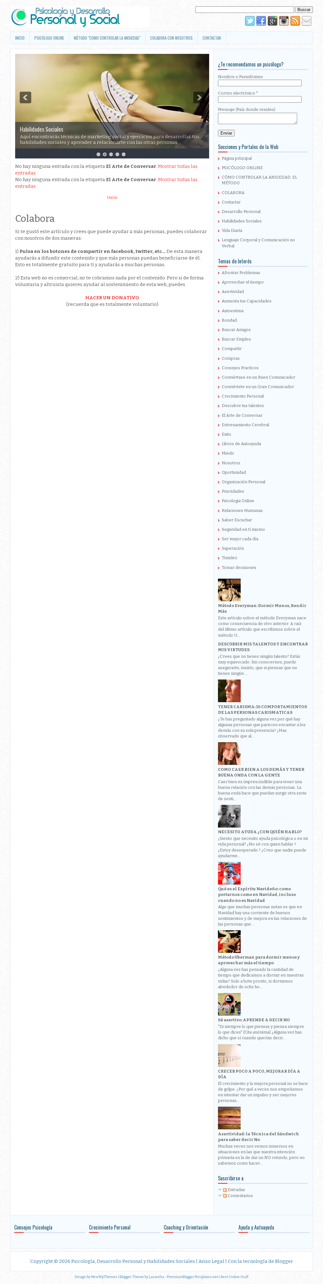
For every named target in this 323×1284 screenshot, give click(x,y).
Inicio (112, 197)
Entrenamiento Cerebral (245, 424)
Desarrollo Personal (241, 211)
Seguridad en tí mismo (243, 529)
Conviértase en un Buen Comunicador (258, 377)
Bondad (229, 320)
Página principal (237, 158)
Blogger (284, 1261)
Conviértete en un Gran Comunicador (258, 386)
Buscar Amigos (236, 329)
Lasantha (156, 1277)
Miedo (228, 453)
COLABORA (233, 192)
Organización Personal (243, 481)
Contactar (231, 202)
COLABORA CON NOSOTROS (171, 38)
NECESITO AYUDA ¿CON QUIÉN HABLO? (260, 831)
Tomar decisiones (239, 567)
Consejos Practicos (240, 367)
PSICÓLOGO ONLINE (49, 38)
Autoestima (233, 310)
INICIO (20, 38)
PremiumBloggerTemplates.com (193, 1277)
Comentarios (240, 1195)
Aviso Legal (211, 1261)
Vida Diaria (232, 230)
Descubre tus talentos (243, 405)
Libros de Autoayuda (241, 443)
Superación (233, 548)
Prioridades (233, 491)
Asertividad (233, 291)
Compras (231, 358)
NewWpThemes (104, 1277)
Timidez (229, 557)
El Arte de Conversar (242, 415)
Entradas (236, 1189)
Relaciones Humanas (242, 510)
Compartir (232, 348)
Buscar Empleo (236, 339)
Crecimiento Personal (243, 396)
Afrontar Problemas (241, 272)
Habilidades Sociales (41, 129)
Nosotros (231, 463)
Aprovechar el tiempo (243, 282)
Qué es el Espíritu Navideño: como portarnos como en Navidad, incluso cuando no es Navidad (257, 894)
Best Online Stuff (234, 1277)
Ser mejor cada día (240, 538)
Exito (226, 434)
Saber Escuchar (237, 520)
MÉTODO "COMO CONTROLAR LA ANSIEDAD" (107, 38)
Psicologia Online (238, 500)
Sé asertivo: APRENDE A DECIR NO (254, 1019)
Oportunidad (234, 472)
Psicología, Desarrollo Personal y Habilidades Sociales (133, 1261)
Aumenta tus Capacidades (247, 301)
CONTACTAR (212, 38)
